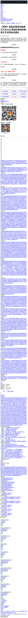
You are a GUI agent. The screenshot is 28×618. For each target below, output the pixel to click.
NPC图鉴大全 (17, 472)
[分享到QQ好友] (4, 104)
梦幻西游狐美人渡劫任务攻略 (8, 482)
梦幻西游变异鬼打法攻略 (7, 478)
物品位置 (24, 468)
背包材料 (11, 468)
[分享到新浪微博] (2, 104)
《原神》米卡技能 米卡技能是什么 (8, 444)
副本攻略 (11, 467)
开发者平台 (3, 17)
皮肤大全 (3, 475)
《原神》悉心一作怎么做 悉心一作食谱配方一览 (12, 457)
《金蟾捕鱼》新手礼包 (6, 494)
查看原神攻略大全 (5, 101)
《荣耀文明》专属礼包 (6, 514)
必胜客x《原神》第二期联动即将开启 (9, 435)
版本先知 (19, 475)
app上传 (14, 612)
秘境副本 (8, 472)
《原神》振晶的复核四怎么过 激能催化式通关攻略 (12, 445)
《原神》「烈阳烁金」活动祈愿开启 (9, 429)
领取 (6, 495)
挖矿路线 (17, 471)
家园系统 (24, 474)
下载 (10, 2)
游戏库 (16, 2)
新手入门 (3, 467)
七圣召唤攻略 (14, 475)
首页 (2, 4)
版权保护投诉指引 (7, 612)
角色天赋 (11, 469)
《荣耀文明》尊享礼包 (6, 510)
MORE (9, 426)
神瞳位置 (15, 469)
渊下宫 (6, 475)
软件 (2, 7)
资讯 (7, 2)
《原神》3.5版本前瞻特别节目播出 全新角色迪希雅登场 (13, 441)
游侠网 (3, 2)
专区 (2, 16)
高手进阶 (20, 468)
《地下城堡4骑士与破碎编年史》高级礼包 (10, 502)
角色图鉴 (7, 467)
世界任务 (15, 467)
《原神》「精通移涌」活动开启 (8, 440)
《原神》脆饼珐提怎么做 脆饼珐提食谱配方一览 (12, 454)
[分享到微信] (1, 104)
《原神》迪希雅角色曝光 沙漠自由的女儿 (10, 434)
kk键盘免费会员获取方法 (7, 484)
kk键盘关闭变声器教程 (6, 486)
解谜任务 (13, 471)
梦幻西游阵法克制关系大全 (7, 483)
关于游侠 (3, 611)
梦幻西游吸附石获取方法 (7, 479)
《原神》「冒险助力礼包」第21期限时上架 (10, 433)
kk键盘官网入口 (4, 480)
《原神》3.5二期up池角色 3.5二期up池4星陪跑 (11, 450)
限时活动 (4, 472)
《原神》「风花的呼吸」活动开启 (8, 430)
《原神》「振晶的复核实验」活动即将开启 (10, 427)
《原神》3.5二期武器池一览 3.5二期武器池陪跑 (11, 449)
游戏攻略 (13, 23)
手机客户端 (8, 20)
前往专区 (7, 459)
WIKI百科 (11, 391)
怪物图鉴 (19, 467)
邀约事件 (16, 474)
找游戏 (2, 5)
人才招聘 (12, 611)
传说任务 (12, 474)
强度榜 (9, 475)
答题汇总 (22, 472)
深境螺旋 (9, 471)
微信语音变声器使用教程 (7, 490)
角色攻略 (7, 469)
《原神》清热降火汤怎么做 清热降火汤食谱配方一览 (13, 456)
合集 (2, 9)
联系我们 (22, 611)
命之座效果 (15, 468)
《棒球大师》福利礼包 (6, 506)
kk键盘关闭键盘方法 (5, 488)
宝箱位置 (3, 469)
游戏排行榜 (3, 20)
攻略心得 (5, 474)
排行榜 (2, 12)
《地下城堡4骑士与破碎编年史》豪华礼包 (10, 498)
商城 (27, 2)
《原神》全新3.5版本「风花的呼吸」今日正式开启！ (13, 431)
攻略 (20, 2)
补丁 (13, 2)
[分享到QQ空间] (5, 104)
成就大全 (19, 469)
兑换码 (8, 474)
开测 (2, 8)
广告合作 (7, 611)
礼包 (2, 11)
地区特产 (21, 471)
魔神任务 (20, 474)
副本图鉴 (12, 472)
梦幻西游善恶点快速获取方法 (8, 487)
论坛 (23, 2)
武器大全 (23, 467)
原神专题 (3, 100)
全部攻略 (8, 23)
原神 (17, 23)
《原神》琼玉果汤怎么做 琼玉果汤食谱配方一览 (12, 452)
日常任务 (23, 469)
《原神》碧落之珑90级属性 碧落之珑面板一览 (11, 453)
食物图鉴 (7, 468)
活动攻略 (5, 471)
